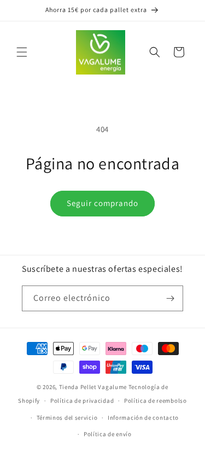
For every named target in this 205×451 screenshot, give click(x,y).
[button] (22, 52)
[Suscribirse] (171, 298)
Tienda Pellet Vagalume (93, 387)
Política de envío (108, 434)
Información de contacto (143, 417)
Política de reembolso (155, 400)
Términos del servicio (67, 417)
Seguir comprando (102, 203)
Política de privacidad (82, 400)
